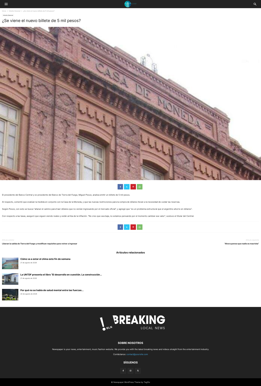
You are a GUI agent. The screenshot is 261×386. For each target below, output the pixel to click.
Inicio (4, 11)
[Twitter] (127, 186)
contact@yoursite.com (137, 354)
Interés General (14, 11)
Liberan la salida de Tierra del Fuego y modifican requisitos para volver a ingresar (39, 243)
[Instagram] (130, 370)
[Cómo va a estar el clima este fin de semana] (10, 264)
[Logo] (130, 334)
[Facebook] (120, 186)
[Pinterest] (133, 186)
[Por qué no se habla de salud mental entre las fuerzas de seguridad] (10, 295)
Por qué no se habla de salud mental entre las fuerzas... (52, 290)
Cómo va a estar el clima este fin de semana (45, 259)
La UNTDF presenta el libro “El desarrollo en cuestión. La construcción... (61, 274)
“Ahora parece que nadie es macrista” (241, 243)
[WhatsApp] (139, 186)
